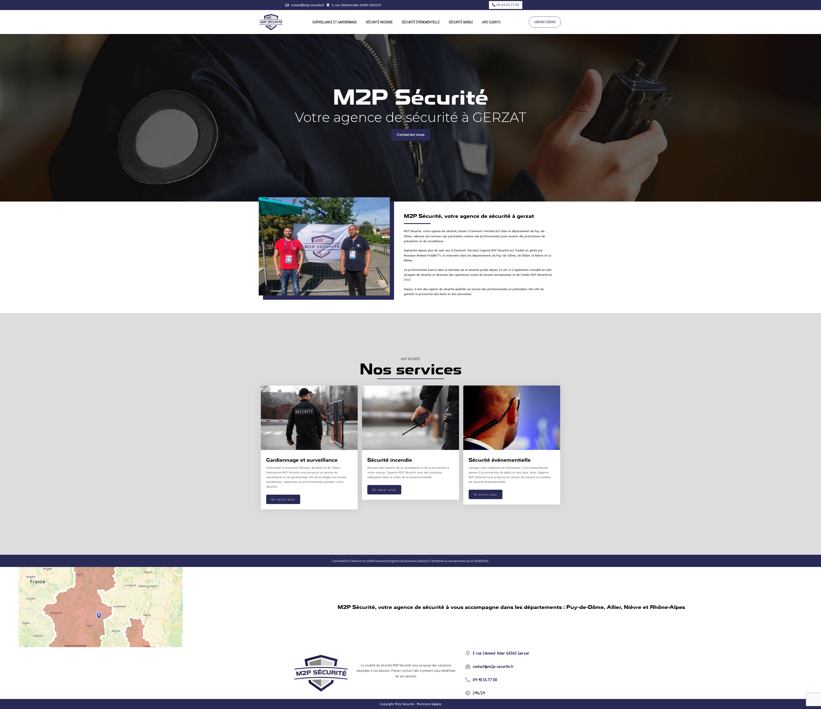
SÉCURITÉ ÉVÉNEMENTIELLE (421, 22)
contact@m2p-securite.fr (307, 5)
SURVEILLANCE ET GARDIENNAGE (334, 22)
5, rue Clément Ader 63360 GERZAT (356, 5)
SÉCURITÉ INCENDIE (379, 22)
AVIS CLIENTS (491, 22)
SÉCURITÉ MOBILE (461, 22)
